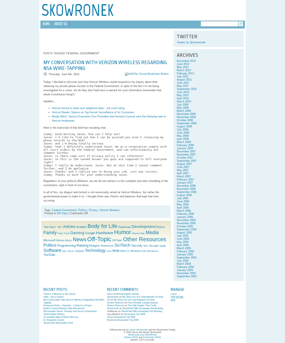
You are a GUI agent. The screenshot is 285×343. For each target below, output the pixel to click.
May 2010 (183, 95)
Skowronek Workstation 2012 (58, 323)
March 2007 (184, 176)
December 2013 (186, 60)
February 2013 (185, 73)
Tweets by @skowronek (191, 42)
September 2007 (187, 160)
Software (52, 250)
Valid (177, 297)
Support (79, 251)
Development (144, 226)
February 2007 (185, 179)
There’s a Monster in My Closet (59, 294)
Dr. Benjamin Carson (53, 320)
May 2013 (183, 67)
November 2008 (186, 117)
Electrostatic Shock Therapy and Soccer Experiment (70, 311)
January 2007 (185, 182)
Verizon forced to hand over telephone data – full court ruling (88, 108)
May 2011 (182, 85)
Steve (110, 294)
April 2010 (183, 98)
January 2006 (185, 217)
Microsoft (49, 240)
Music (68, 240)
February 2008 (185, 145)
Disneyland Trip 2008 (134, 314)
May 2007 (183, 170)
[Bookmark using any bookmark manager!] (147, 73)
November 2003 (186, 273)
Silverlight (154, 246)
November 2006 (186, 188)
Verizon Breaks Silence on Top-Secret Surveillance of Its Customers (93, 112)
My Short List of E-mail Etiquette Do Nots (142, 297)
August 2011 (184, 79)
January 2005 (185, 254)
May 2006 (183, 204)
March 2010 (184, 101)
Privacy (93, 210)
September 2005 (187, 229)
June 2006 (183, 201)
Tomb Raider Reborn (53, 314)
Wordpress (152, 251)
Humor (122, 232)
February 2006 (185, 213)
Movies (60, 240)
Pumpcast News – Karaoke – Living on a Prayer (67, 305)
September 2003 (187, 276)
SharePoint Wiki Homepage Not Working (142, 308)
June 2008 (183, 132)
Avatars (81, 227)
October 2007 (185, 157)
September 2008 (187, 123)
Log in (174, 294)
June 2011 (183, 82)
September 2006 (187, 192)
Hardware (104, 233)
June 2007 (183, 167)
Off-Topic (62, 213)
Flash (60, 233)
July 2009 (182, 104)
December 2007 (186, 151)
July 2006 (182, 198)
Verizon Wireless (110, 210)
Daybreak (124, 227)
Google (90, 233)
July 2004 (182, 260)
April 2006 (183, 207)
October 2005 (185, 226)
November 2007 (186, 154)
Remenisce (107, 245)
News (79, 239)
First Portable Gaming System (143, 302)
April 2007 (183, 173)
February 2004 (185, 266)
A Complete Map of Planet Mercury (60, 317)
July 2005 (182, 235)
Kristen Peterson (115, 302)
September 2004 (187, 257)
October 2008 (185, 120)
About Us (60, 24)
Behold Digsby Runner (128, 294)
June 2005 (183, 238)
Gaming (77, 233)
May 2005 (183, 242)
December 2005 (186, 220)
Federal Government (64, 210)
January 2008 (185, 148)
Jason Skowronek (138, 329)
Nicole (110, 320)
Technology (95, 250)
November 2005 (186, 223)
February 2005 (185, 251)
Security (136, 245)
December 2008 (186, 114)
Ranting (82, 245)
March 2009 (184, 110)
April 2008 (183, 138)
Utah (109, 251)
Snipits (162, 246)
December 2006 (186, 185)
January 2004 (185, 270)
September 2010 (187, 89)
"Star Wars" (49, 227)
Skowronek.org (136, 334)
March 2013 (184, 70)
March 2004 (184, 263)
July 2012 (182, 76)
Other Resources (144, 239)
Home (46, 24)
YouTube (49, 254)
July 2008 (182, 129)
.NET (59, 227)
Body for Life (102, 226)
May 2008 (183, 135)
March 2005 (184, 248)
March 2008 (184, 142)
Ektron (160, 227)
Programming (66, 245)
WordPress (151, 334)
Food (66, 233)
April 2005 (183, 245)
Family (50, 232)
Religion (94, 245)
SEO (145, 246)
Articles (69, 227)
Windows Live (138, 251)
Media (152, 232)
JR (108, 299)
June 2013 (183, 64)
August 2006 (184, 195)
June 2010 (183, 92)
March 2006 (184, 210)
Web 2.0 (125, 251)
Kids (142, 233)
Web (115, 251)
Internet (136, 233)
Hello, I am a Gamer (53, 297)
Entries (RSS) (131, 337)
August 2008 (184, 126)
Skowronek (113, 297)
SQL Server (68, 251)
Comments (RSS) (152, 337)
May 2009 (183, 107)
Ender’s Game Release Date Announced (63, 308)
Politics (82, 210)
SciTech (122, 245)
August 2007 (184, 163)
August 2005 (184, 232)
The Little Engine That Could (142, 305)
